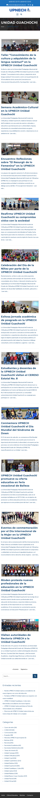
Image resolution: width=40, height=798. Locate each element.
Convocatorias (9, 732)
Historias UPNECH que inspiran (14, 737)
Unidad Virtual (8, 781)
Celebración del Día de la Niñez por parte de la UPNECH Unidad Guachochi (19, 269)
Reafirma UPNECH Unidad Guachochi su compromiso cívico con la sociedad (18, 217)
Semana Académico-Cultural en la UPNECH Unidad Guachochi (19, 111)
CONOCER (8, 730)
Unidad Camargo (9, 753)
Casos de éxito (9, 727)
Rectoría (7, 743)
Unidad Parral (8, 778)
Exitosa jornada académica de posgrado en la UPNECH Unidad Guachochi (19, 320)
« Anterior (15, 669)
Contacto (30, 795)
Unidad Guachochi (10, 766)
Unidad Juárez (8, 771)
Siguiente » (24, 669)
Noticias (7, 740)
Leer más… (33, 82)
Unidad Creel (8, 758)
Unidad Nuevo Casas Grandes (13, 776)
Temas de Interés (10, 750)
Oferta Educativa (12, 795)
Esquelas (7, 735)
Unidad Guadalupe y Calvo (12, 768)
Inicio (2, 26)
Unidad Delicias (9, 763)
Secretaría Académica (11, 745)
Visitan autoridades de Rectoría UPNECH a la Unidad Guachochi (16, 638)
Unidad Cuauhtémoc (10, 760)
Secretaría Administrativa (12, 748)
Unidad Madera (9, 773)
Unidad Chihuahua (10, 755)
